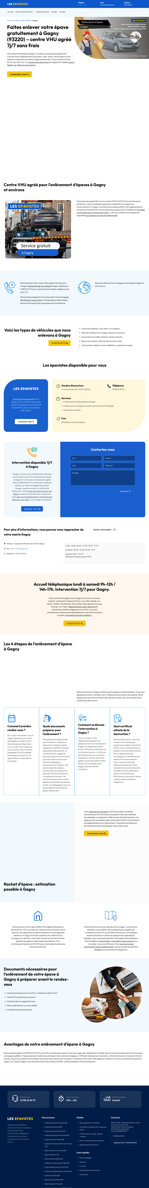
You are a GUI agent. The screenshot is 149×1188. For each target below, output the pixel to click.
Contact (62, 12)
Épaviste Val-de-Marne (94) (54, 1139)
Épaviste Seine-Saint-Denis (80, 606)
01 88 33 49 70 (82, 5)
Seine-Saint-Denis (23, 20)
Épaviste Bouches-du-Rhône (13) (57, 1167)
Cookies (83, 1166)
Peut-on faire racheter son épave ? (92, 1141)
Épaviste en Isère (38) (52, 1175)
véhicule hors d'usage (98, 811)
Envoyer (124, 491)
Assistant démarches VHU (89, 1145)
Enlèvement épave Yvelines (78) (56, 1123)
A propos (83, 1162)
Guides (54, 12)
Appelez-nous (31, 509)
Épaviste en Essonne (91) (53, 1127)
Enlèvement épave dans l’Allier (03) (57, 1163)
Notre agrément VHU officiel (90, 1123)
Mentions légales (86, 1158)
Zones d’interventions (24, 12)
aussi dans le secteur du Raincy (78, 615)
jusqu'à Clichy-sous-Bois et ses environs (116, 941)
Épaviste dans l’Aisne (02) (54, 1159)
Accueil (10, 12)
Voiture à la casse (42, 12)
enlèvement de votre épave (39, 286)
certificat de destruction (38, 62)
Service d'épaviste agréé (23, 399)
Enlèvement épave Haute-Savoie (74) (58, 1171)
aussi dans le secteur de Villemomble (101, 215)
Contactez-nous (18, 74)
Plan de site (84, 1174)
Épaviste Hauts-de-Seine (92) (55, 1150)
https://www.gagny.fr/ (19, 549)
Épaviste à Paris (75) (52, 1155)
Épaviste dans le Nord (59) (54, 1180)
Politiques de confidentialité (90, 1170)
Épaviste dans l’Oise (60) (53, 1184)
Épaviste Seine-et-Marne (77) (55, 1131)
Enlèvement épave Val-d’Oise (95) (57, 1135)
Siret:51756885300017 (119, 1131)
